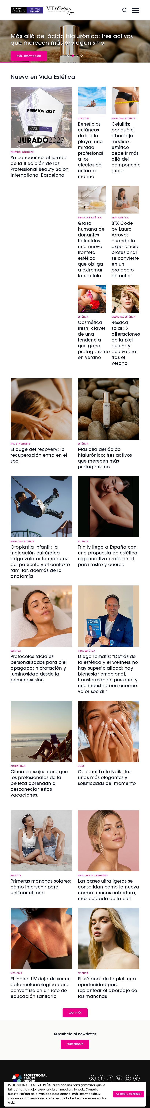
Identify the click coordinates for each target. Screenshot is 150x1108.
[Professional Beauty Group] (30, 1078)
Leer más (75, 1012)
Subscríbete (75, 1044)
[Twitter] (92, 1078)
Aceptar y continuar (128, 1094)
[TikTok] (136, 1078)
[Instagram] (119, 1078)
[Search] (125, 10)
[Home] (27, 10)
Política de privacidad (35, 1094)
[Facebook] (101, 1078)
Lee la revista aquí (124, 48)
